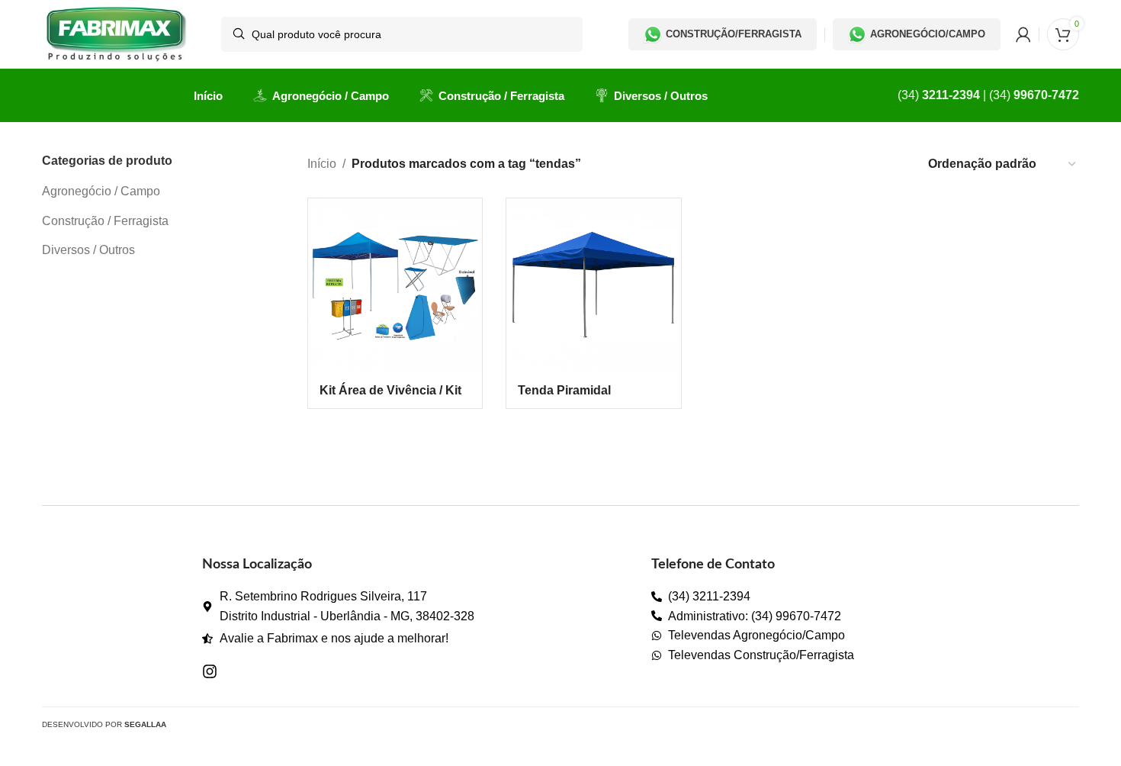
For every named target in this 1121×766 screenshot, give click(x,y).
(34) (939, 95)
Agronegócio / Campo (101, 191)
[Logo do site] (116, 33)
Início (321, 163)
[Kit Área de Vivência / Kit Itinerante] (395, 285)
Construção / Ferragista (105, 220)
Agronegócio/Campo (927, 34)
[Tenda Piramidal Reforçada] (593, 285)
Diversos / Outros (88, 249)
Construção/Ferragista (733, 34)
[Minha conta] (1023, 34)
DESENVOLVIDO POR (104, 724)
